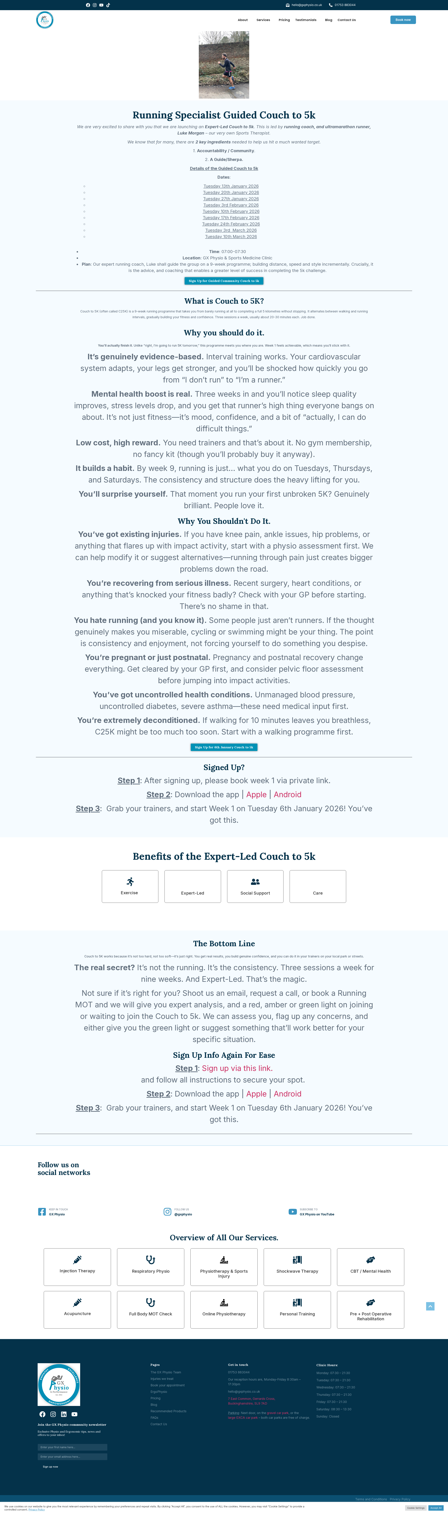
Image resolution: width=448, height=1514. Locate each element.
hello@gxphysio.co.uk (244, 1391)
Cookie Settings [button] (416, 1507)
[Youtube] (101, 5)
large (231, 1417)
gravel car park (278, 1413)
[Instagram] (94, 5)
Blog (328, 20)
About (243, 20)
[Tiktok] (108, 5)
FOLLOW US (181, 1209)
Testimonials (305, 20)
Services (263, 20)
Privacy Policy (37, 1509)
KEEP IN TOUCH (58, 1209)
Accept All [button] (436, 1507)
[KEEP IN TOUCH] (42, 1211)
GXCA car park (247, 1417)
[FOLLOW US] (167, 1211)
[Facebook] (88, 5)
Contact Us (347, 20)
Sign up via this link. (237, 1068)
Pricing (284, 20)
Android (288, 794)
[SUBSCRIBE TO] (292, 1211)
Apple (256, 794)
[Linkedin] (64, 1414)
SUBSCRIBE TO (309, 1209)
